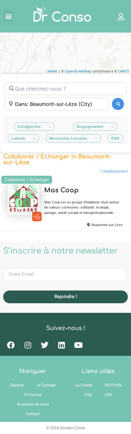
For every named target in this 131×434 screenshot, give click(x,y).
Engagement (90, 126)
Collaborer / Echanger (26, 179)
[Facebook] (10, 345)
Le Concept (46, 385)
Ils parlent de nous (33, 404)
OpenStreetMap (78, 71)
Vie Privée (113, 385)
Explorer (17, 385)
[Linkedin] (61, 345)
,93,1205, (37, 216)
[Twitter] (44, 345)
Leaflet (51, 71)
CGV (108, 395)
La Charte (83, 385)
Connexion (118, 16)
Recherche (118, 104)
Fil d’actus (33, 395)
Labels (18, 138)
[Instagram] (27, 345)
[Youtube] (78, 345)
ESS (115, 138)
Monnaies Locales (68, 138)
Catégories (29, 126)
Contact (33, 414)
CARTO (123, 71)
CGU (88, 395)
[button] (8, 16)
